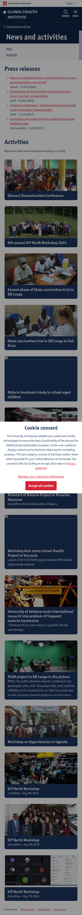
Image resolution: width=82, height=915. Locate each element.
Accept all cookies (41, 486)
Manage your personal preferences (41, 476)
